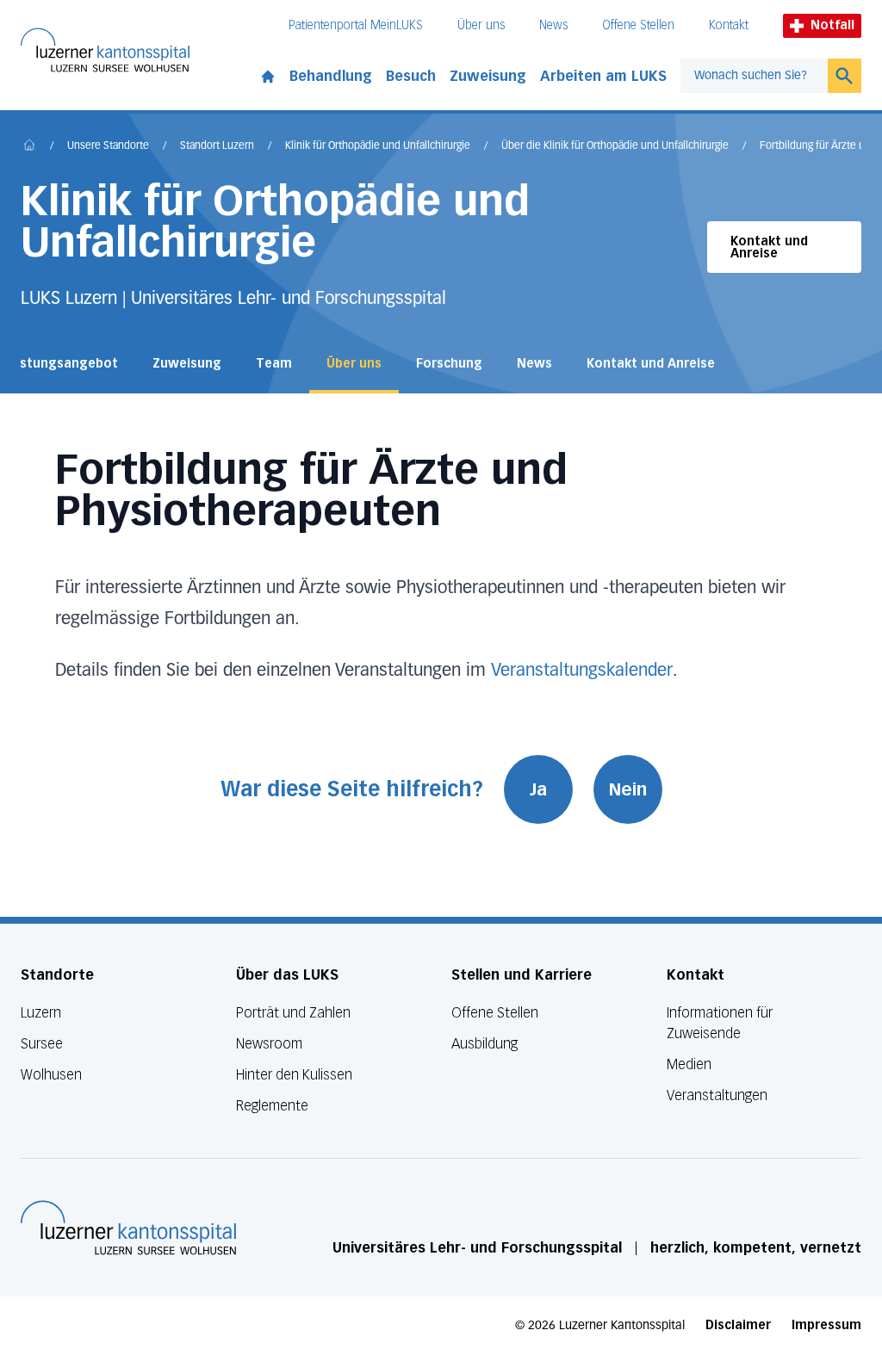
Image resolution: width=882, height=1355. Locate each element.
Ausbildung (484, 1044)
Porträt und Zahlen (293, 1013)
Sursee (42, 1044)
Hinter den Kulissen (294, 1075)
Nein (628, 789)
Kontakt (728, 25)
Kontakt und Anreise (769, 247)
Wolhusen (51, 1075)
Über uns (481, 25)
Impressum (826, 1325)
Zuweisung (488, 76)
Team (274, 363)
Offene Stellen (638, 25)
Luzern (41, 1013)
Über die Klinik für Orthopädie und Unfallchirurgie (615, 146)
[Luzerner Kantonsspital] (128, 1227)
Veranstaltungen (717, 1095)
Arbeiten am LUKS (603, 76)
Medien (689, 1064)
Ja (538, 789)
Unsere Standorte (108, 146)
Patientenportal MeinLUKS (356, 25)
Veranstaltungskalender (582, 670)
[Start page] (268, 73)
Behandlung (330, 76)
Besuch (411, 76)
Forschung (449, 363)
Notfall (832, 25)
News (553, 25)
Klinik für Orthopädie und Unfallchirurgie (377, 146)
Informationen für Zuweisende (720, 1023)
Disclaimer (738, 1325)
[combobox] (754, 76)
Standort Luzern (217, 146)
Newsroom (269, 1044)
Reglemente (272, 1106)
